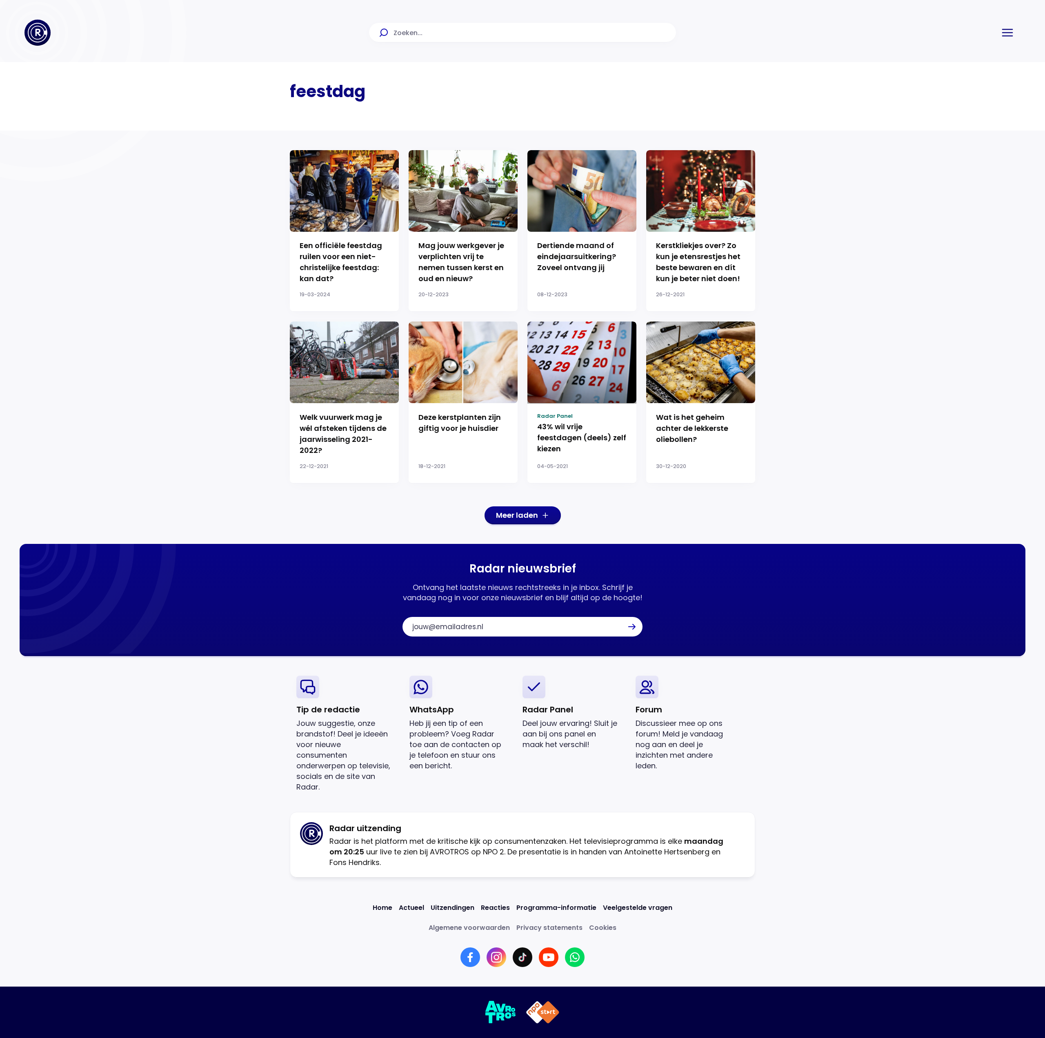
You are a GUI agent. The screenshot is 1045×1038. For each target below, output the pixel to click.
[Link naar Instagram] (496, 957)
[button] (1007, 33)
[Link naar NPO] (543, 1012)
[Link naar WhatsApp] (575, 957)
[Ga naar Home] (37, 33)
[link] (346, 734)
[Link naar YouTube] (548, 957)
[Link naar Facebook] (470, 957)
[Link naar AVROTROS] (500, 1012)
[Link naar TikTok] (522, 957)
